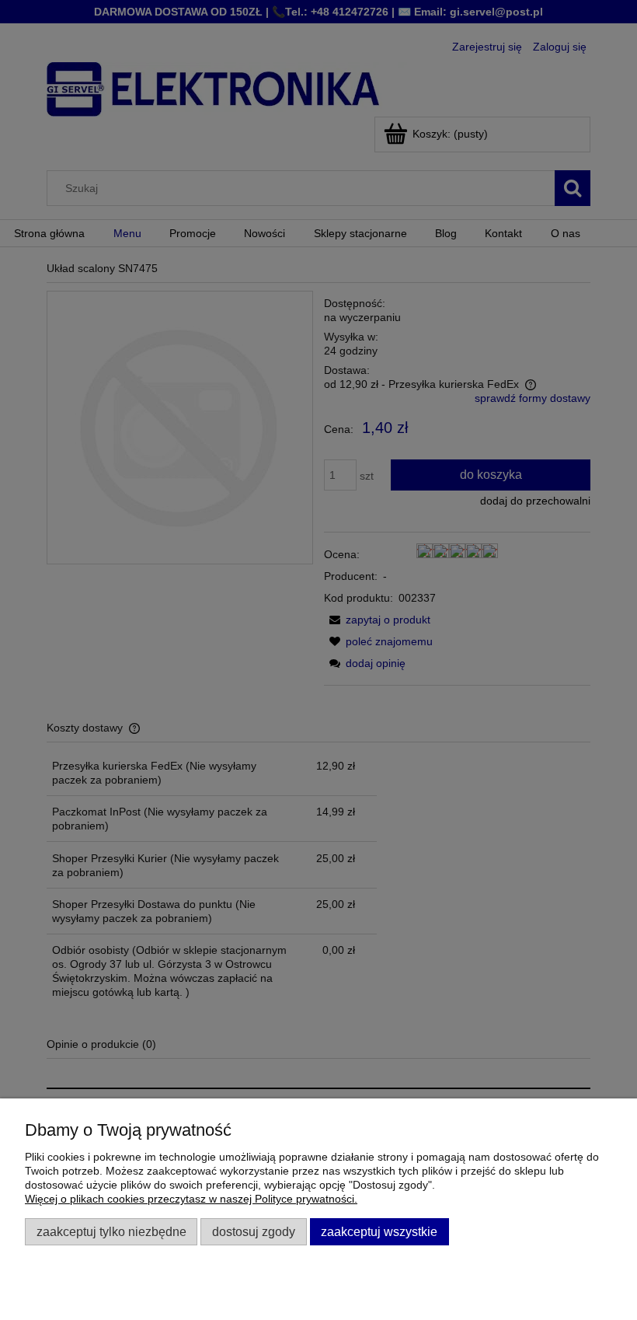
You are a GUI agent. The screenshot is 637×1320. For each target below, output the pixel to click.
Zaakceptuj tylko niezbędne (111, 1231)
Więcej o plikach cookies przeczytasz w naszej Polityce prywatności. (191, 1199)
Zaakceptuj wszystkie (379, 1231)
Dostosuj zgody (253, 1231)
